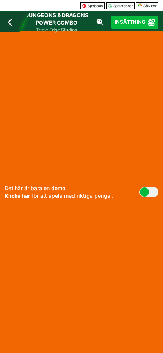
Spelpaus (95, 5)
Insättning (130, 22)
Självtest (150, 5)
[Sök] (100, 22)
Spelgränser (123, 5)
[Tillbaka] (10, 22)
